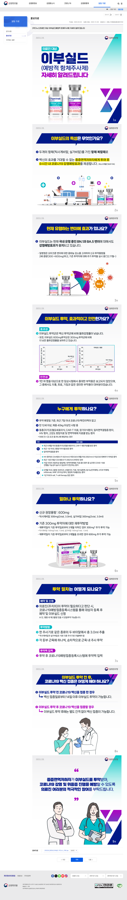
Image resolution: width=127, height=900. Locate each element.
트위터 (56, 875)
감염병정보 (33, 3)
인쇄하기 (117, 14)
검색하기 (118, 3)
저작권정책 (27, 876)
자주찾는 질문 (10, 40)
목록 (77, 860)
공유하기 (107, 14)
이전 (64, 860)
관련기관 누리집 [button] (94, 876)
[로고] (10, 5)
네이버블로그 (59, 875)
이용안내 (19, 876)
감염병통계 (85, 3)
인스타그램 (66, 875)
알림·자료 (102, 3)
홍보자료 (120, 9)
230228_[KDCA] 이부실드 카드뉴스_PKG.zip (56, 850)
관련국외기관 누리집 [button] (112, 876)
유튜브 (62, 875)
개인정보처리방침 (9, 876)
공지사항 (8, 31)
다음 (90, 860)
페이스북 (52, 875)
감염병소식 (51, 3)
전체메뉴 (121, 3)
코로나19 (67, 3)
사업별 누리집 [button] (75, 876)
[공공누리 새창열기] (104, 886)
